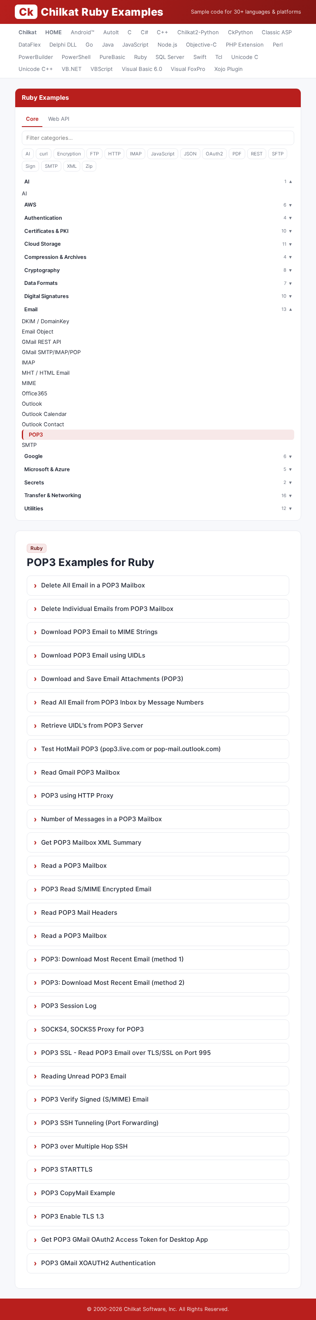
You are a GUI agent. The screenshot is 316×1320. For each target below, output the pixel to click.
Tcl (218, 57)
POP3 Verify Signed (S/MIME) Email (95, 1099)
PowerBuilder (36, 57)
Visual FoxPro (188, 69)
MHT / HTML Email (46, 372)
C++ (162, 32)
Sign (30, 166)
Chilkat (28, 32)
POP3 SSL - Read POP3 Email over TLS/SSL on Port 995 (126, 1053)
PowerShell (76, 57)
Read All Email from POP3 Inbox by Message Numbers (122, 702)
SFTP (277, 154)
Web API (58, 118)
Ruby (140, 57)
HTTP (114, 154)
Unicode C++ (36, 69)
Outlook (32, 403)
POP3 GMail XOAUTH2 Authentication (98, 1263)
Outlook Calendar (44, 414)
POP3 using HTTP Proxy (77, 795)
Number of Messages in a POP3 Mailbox (101, 819)
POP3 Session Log (68, 1006)
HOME (53, 32)
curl (44, 154)
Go (89, 44)
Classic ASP (277, 32)
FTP (94, 154)
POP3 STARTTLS (67, 1169)
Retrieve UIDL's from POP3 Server (92, 725)
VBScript (102, 69)
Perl (278, 44)
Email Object (37, 331)
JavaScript (135, 44)
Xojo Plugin (228, 69)
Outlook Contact (43, 424)
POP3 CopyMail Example (78, 1193)
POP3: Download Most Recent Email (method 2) (113, 982)
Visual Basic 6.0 (142, 69)
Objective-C (201, 44)
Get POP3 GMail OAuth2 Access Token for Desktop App (124, 1239)
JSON (190, 154)
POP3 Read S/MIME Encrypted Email (96, 889)
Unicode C (244, 57)
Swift (200, 57)
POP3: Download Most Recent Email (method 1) (112, 959)
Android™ (82, 32)
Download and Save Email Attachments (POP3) (112, 679)
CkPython (240, 32)
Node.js (167, 44)
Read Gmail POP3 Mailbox (80, 772)
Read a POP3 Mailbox (74, 865)
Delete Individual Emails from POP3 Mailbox (107, 609)
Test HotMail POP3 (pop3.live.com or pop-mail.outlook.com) (131, 749)
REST (257, 154)
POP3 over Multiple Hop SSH (84, 1146)
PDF (237, 154)
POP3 (36, 434)
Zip (89, 166)
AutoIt (111, 32)
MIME (29, 383)
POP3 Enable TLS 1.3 (72, 1216)
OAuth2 (214, 154)
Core (32, 118)
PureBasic (112, 57)
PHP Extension (245, 44)
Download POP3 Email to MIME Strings (99, 632)
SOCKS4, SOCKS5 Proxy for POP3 (92, 1029)
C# (144, 32)
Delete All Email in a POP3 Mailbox (93, 585)
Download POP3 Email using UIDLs (93, 655)
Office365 (34, 393)
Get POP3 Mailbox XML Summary (91, 842)
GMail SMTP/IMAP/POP (51, 352)
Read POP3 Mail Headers (79, 912)
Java (108, 44)
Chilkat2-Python (198, 32)
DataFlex (30, 44)
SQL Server (170, 57)
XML (72, 166)
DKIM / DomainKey (45, 321)
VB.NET (71, 69)
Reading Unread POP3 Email (83, 1076)
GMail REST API (41, 341)
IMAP (136, 154)
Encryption (69, 154)
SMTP (51, 166)
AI (28, 154)
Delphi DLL (63, 44)
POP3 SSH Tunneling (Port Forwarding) (100, 1123)
